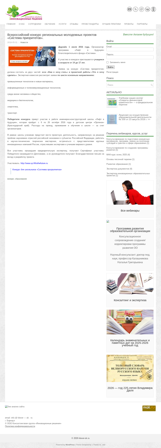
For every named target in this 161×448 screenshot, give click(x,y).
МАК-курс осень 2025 (116, 154)
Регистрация (112, 72)
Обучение (50, 24)
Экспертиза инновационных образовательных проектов (128, 174)
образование (21, 179)
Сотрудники (34, 24)
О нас (22, 24)
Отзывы (74, 24)
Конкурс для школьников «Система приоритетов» (37, 169)
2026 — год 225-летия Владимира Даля (130, 389)
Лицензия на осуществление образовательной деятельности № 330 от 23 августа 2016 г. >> (135, 117)
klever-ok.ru (84, 438)
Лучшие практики (111, 24)
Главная (11, 24)
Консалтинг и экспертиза (130, 300)
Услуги (62, 24)
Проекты (128, 24)
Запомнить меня (117, 62)
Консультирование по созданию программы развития (127, 149)
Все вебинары (130, 210)
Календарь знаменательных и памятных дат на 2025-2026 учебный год (130, 343)
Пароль (110, 54)
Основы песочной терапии (118, 159)
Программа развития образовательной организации (130, 230)
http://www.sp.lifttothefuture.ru (34, 163)
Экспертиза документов (117, 169)
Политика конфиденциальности (20, 426)
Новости (24, 42)
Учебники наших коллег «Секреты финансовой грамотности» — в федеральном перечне (136, 101)
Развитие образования (117, 164)
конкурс (10, 179)
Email (109, 47)
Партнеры (142, 24)
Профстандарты (90, 24)
